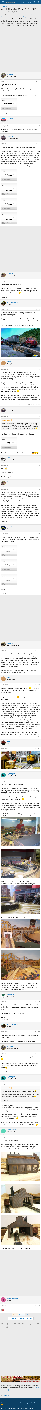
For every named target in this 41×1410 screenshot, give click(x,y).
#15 (39, 1001)
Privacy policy (24, 1403)
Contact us (4, 1403)
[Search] (39, 2)
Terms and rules (14, 1403)
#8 (39, 465)
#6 (39, 369)
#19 (39, 1137)
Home (35, 1403)
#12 (39, 685)
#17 (39, 1053)
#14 (39, 781)
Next (20, 1315)
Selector (5, 12)
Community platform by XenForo (17, 1408)
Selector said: (6, 1088)
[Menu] (2, 2)
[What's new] (35, 2)
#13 (39, 749)
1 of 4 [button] (15, 1315)
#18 (39, 1084)
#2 (39, 126)
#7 (39, 416)
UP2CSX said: (6, 420)
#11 (39, 650)
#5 (39, 309)
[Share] (36, 81)
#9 (39, 489)
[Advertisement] (20, 48)
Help (31, 1403)
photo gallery (21, 17)
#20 (39, 1305)
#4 (39, 281)
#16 (39, 1032)
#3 (39, 143)
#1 (39, 81)
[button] (2, 1400)
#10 (39, 534)
